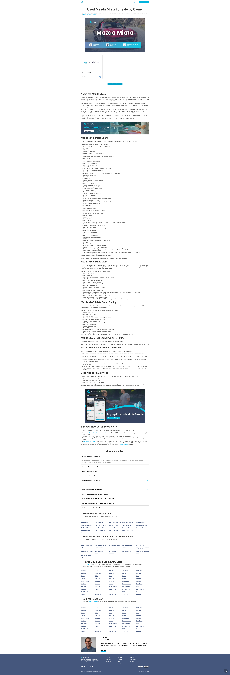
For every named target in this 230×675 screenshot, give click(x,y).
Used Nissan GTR (113, 530)
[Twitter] (85, 666)
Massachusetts (85, 581)
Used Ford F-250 (127, 525)
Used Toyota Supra (114, 527)
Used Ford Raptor (127, 527)
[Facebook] (82, 666)
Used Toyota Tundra (127, 530)
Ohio (137, 586)
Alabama (83, 570)
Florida (124, 573)
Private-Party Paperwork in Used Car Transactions (142, 547)
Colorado (83, 573)
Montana (83, 584)
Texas (110, 592)
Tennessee (98, 592)
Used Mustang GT (141, 522)
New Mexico (84, 586)
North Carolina (113, 586)
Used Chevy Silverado (115, 522)
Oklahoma (83, 589)
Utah (123, 592)
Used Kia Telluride (100, 530)
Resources (109, 2)
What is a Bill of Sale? (87, 551)
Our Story (120, 659)
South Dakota (84, 592)
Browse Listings (133, 659)
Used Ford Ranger (86, 527)
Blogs (119, 661)
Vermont (138, 592)
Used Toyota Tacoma (100, 525)
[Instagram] (87, 666)
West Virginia (112, 594)
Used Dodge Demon (127, 522)
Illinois (110, 576)
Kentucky (97, 578)
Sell (93, 2)
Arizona (111, 570)
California (139, 570)
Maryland (138, 578)
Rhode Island (126, 589)
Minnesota (111, 581)
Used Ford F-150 (113, 525)
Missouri (138, 581)
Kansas (83, 578)
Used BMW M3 (99, 522)
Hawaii (83, 576)
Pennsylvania (112, 589)
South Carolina (140, 589)
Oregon (97, 589)
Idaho (96, 576)
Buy (97, 2)
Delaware (111, 573)
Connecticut (98, 573)
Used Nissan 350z (100, 527)
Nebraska (97, 584)
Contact (119, 663)
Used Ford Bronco (86, 522)
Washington (98, 594)
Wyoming (138, 594)
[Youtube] (93, 666)
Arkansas (125, 570)
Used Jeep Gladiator (141, 527)
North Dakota (126, 586)
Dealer (102, 2)
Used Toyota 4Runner (87, 525)
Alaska (96, 570)
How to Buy (132, 661)
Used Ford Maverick (141, 525)
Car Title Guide (126, 551)
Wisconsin (125, 594)
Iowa (137, 576)
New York (97, 586)
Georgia (138, 573)
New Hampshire (126, 584)
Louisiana (111, 578)
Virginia (83, 594)
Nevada (111, 584)
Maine (124, 578)
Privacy (142, 671)
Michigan (97, 581)
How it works (108, 659)
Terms (139, 671)
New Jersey (139, 584)
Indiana (124, 576)
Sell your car (108, 661)
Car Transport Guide (114, 545)
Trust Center (146, 671)
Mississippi (125, 581)
